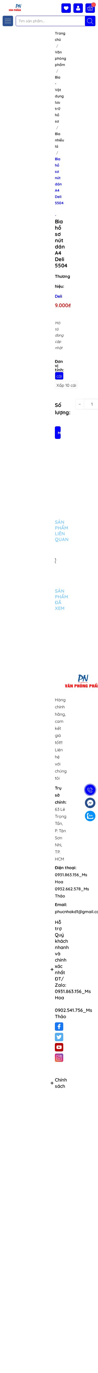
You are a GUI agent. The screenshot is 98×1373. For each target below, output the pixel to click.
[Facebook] (59, 1026)
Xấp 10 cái (66, 385)
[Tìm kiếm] (90, 21)
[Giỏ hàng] (90, 8)
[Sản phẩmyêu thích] (67, 8)
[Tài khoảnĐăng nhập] (79, 8)
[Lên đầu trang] (92, 1360)
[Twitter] (59, 1037)
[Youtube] (59, 1047)
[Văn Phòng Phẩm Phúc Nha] (11, 7)
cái (59, 376)
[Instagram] (59, 1058)
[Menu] (8, 21)
